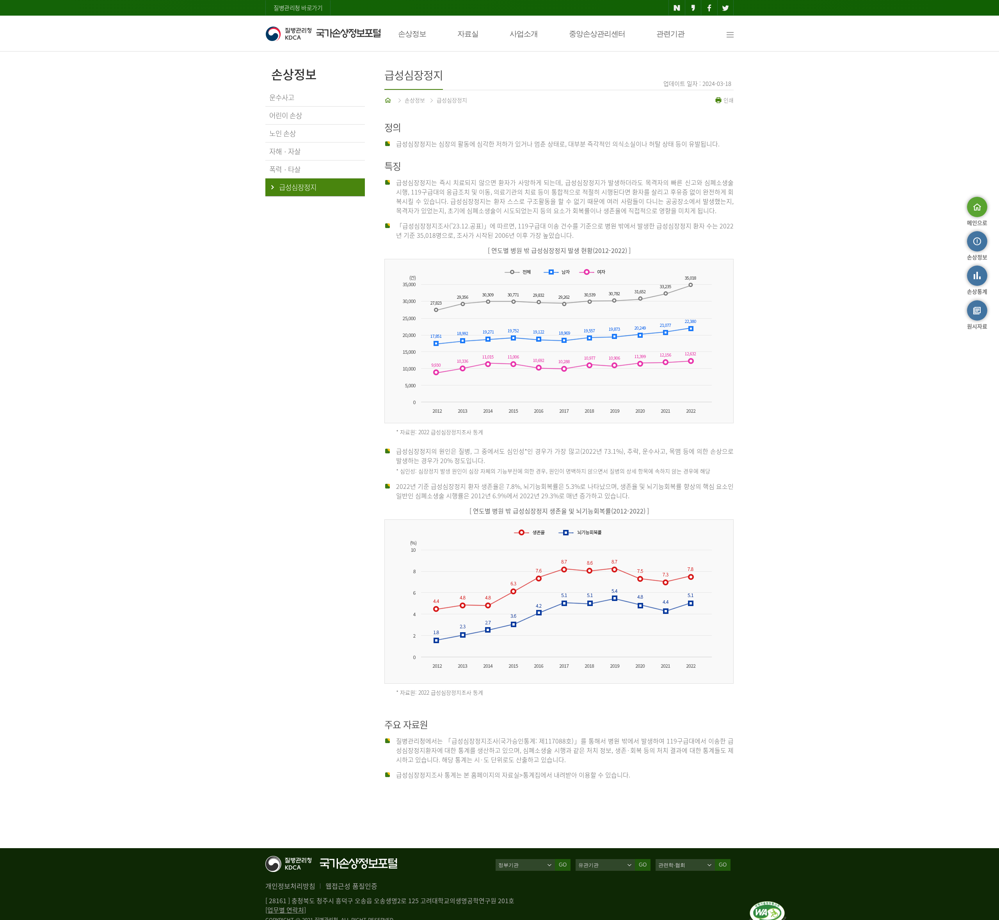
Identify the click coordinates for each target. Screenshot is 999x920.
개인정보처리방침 (290, 886)
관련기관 (670, 34)
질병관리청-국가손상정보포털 (322, 34)
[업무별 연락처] (285, 910)
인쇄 (728, 100)
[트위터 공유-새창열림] (726, 7)
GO (563, 865)
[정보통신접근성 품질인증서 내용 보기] (767, 906)
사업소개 (524, 34)
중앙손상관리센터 (597, 34)
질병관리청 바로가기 (298, 8)
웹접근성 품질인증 (351, 886)
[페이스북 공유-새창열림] (709, 7)
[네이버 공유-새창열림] (677, 7)
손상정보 (412, 34)
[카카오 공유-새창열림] (693, 7)
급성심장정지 (452, 100)
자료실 (467, 34)
